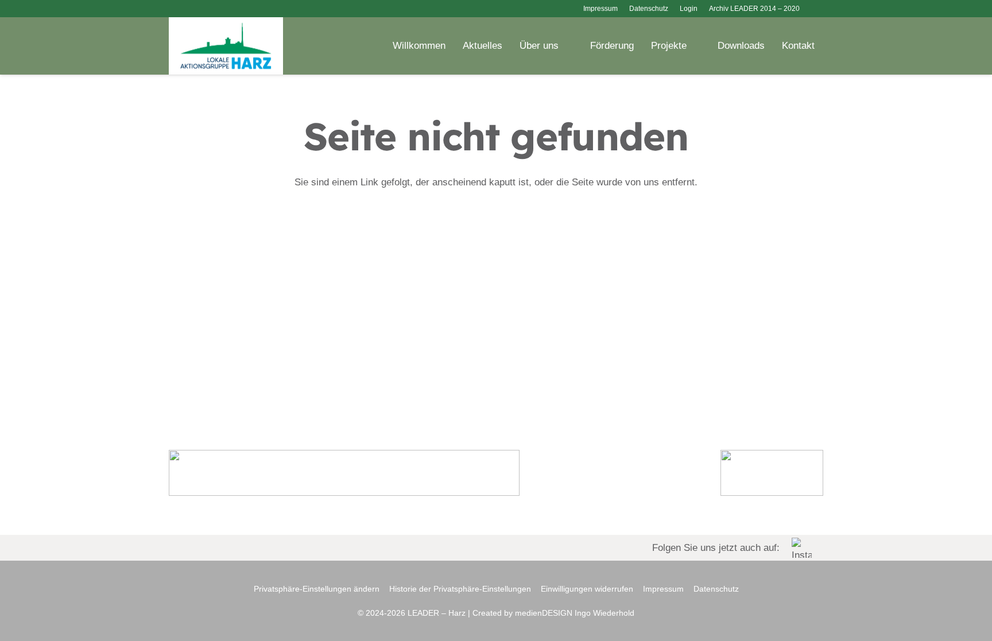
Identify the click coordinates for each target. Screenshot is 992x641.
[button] (816, 8)
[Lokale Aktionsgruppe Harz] (226, 46)
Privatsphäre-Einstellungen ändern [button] (316, 588)
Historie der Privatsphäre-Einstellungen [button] (460, 588)
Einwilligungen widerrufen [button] (587, 588)
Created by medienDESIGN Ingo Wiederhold (553, 612)
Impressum (663, 588)
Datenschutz (716, 588)
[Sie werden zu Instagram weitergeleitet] (496, 548)
